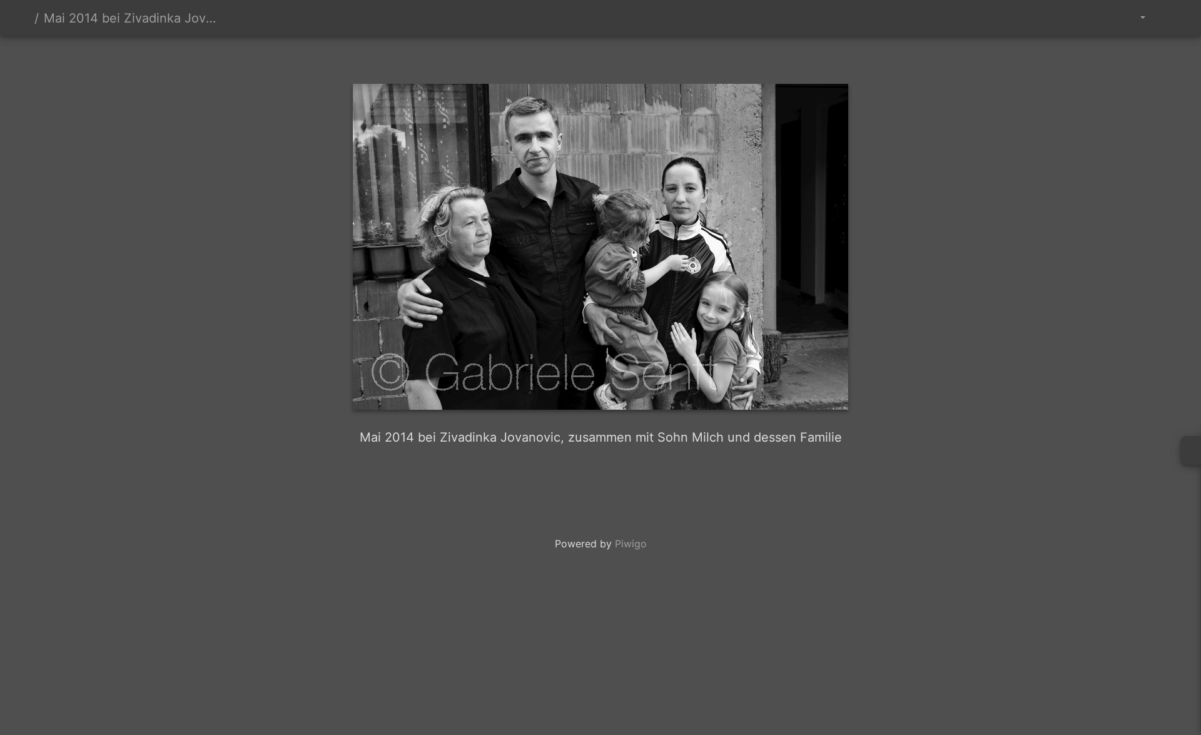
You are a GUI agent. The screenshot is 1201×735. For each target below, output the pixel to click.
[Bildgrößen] (1133, 18)
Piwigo (631, 543)
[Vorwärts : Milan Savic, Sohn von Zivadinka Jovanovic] (643, 57)
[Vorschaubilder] (600, 57)
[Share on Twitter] (553, 483)
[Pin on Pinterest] (652, 483)
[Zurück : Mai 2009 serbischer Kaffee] (558, 57)
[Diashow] (1167, 18)
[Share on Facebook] (604, 483)
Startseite (24, 18)
